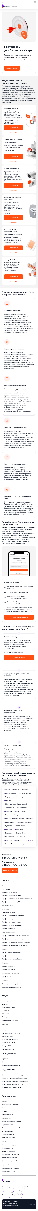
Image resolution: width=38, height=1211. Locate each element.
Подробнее (14, 132)
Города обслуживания (9, 1158)
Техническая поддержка (10, 1145)
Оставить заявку (12, 68)
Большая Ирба (10, 793)
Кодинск (8, 815)
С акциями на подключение (11, 987)
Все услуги (5, 1001)
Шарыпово (15, 844)
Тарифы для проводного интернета (14, 939)
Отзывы (4, 1111)
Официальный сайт (8, 1137)
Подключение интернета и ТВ (12, 1084)
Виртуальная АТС (8, 1049)
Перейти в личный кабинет (19, 617)
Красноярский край (24, 822)
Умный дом (5, 1014)
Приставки (5, 1062)
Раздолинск (21, 837)
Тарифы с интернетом (9, 892)
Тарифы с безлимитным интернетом (14, 945)
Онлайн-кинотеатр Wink (10, 1105)
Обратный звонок (10, 871)
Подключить (13, 128)
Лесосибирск (20, 826)
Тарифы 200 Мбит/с (9, 969)
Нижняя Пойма (21, 833)
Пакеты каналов (7, 1114)
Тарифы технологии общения (12, 959)
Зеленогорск (22, 808)
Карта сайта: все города (10, 1168)
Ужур (5, 2)
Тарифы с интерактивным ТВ (12, 925)
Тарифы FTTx (6, 977)
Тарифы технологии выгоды (11, 952)
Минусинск (9, 829)
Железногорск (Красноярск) (16, 804)
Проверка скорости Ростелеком (13, 1161)
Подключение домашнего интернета (15, 1081)
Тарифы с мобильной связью (12, 922)
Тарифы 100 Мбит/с (8, 966)
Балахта (16, 790)
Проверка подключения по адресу (14, 1075)
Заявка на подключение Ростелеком (14, 1078)
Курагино (8, 826)
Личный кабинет (7, 1131)
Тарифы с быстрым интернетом (13, 919)
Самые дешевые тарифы (10, 984)
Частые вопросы (7, 1148)
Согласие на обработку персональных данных (16, 1196)
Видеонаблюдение (8, 1007)
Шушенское (26, 844)
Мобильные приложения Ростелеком (15, 1128)
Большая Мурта (25, 793)
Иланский (8, 811)
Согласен (31, 1204)
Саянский (8, 840)
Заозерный (9, 808)
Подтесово (9, 837)
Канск (24, 811)
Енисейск (8, 800)
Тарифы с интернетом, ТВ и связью (14, 902)
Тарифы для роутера (9, 928)
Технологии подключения (10, 1154)
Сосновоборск (21, 840)
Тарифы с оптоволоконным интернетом (16, 942)
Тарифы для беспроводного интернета (15, 936)
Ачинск (7, 790)
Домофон (5, 1004)
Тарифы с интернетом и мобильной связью (17, 899)
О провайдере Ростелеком (11, 1121)
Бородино (9, 797)
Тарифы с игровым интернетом (13, 915)
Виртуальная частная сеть (11, 1033)
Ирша (17, 811)
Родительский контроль (10, 1020)
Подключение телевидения (11, 1088)
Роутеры (5, 1059)
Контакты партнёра (8, 1151)
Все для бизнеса (7, 1030)
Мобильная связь (7, 905)
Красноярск (9, 822)
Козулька (17, 815)
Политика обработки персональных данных (15, 1190)
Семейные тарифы (8, 912)
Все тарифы (6, 889)
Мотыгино (20, 829)
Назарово (9, 833)
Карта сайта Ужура (8, 1171)
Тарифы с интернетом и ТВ (11, 895)
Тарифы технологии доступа (12, 956)
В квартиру (13, 881)
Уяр (6, 844)
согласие (11, 1203)
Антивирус (5, 1010)
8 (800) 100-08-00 (14, 865)
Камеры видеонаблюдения (11, 1065)
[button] (19, 57)
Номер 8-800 (6, 1046)
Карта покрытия (7, 1125)
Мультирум (5, 1017)
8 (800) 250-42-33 (13, 652)
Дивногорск (20, 797)
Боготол (25, 790)
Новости (4, 1108)
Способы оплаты (8, 1134)
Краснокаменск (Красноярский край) (19, 819)
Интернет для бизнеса (10, 1039)
